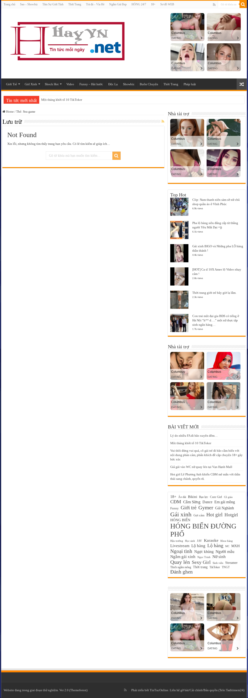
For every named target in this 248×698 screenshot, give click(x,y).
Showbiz (128, 84)
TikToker (214, 567)
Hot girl (214, 515)
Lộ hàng (215, 545)
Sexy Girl (201, 562)
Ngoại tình (181, 551)
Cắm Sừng (192, 502)
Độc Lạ (113, 84)
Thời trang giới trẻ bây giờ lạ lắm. (214, 293)
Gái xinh (181, 514)
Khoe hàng (226, 541)
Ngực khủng (204, 552)
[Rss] (214, 5)
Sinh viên (218, 562)
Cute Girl (216, 497)
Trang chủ (9, 4)
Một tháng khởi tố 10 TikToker (61, 99)
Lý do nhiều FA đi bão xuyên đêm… (194, 435)
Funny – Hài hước (91, 84)
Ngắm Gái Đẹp (118, 4)
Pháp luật (190, 84)
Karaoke (211, 540)
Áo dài (182, 497)
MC (227, 546)
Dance (207, 502)
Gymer (205, 507)
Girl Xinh (31, 84)
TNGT (226, 567)
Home (9, 111)
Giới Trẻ (11, 84)
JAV (199, 541)
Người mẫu (225, 551)
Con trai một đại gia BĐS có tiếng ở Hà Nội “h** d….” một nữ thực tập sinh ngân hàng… (215, 320)
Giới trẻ (188, 508)
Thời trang (200, 567)
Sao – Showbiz (29, 4)
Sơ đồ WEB (167, 4)
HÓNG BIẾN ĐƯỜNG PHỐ (203, 530)
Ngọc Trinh (203, 557)
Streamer (231, 563)
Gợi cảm (199, 515)
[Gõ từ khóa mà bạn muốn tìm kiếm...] (243, 4)
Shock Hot (52, 84)
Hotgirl (231, 514)
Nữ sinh (219, 556)
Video (70, 84)
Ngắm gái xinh (182, 556)
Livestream (179, 545)
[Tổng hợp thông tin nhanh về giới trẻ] (66, 40)
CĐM (175, 501)
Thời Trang (74, 4)
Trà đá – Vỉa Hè (95, 4)
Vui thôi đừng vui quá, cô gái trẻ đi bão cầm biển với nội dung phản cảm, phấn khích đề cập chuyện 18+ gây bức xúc (206, 455)
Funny (174, 508)
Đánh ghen (181, 571)
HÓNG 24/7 (139, 4)
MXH (235, 546)
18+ (153, 4)
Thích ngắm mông (180, 567)
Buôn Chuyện (149, 84)
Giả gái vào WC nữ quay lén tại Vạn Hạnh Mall (201, 467)
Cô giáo (228, 497)
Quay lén (180, 562)
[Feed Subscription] (163, 122)
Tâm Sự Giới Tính (52, 4)
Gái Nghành (224, 508)
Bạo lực (203, 497)
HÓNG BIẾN (180, 520)
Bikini (192, 497)
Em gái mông (224, 502)
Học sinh (190, 541)
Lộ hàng (198, 545)
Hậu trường (176, 541)
